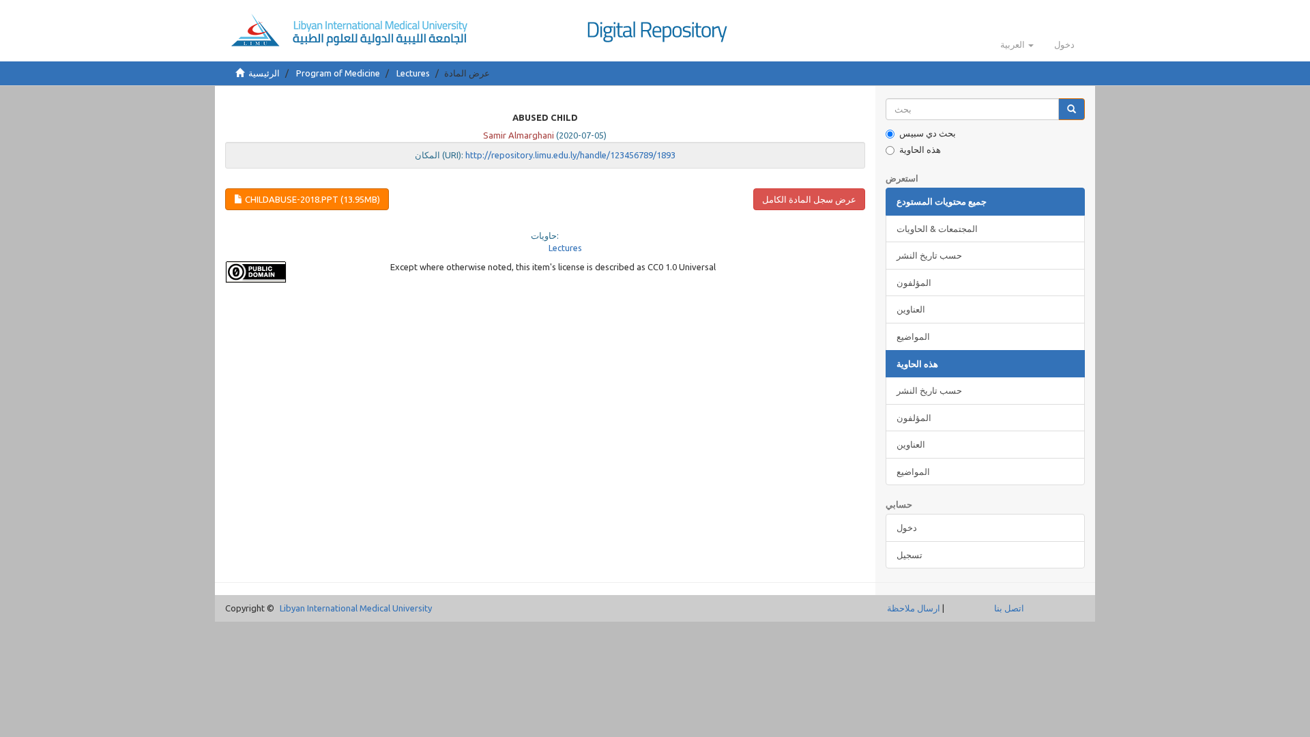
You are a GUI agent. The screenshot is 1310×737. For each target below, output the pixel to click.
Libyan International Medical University (356, 608)
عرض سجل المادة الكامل (809, 199)
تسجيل (909, 555)
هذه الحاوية (920, 149)
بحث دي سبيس (927, 133)
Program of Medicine (338, 73)
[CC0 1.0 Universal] (297, 272)
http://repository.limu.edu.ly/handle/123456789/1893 (570, 155)
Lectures (413, 73)
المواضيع (913, 336)
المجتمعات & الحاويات (937, 228)
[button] (1017, 44)
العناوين (911, 309)
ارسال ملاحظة (913, 608)
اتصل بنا (1009, 608)
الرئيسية (264, 73)
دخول (907, 527)
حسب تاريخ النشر (929, 255)
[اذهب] (1071, 109)
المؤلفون (914, 282)
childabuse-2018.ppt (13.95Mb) (311, 199)
